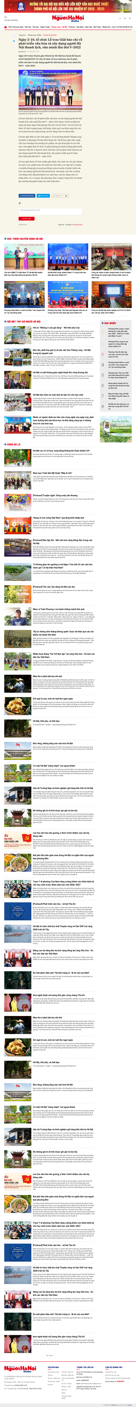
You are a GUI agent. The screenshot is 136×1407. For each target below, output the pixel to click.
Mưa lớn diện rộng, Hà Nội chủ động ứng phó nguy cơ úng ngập (118, 396)
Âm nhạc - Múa (66, 1386)
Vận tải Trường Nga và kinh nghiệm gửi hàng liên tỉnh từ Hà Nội (63, 788)
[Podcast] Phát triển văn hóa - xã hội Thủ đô (54, 904)
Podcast (71, 27)
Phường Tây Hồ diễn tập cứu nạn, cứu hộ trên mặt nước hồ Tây (118, 354)
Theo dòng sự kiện (15, 27)
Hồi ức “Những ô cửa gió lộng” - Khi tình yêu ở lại (56, 327)
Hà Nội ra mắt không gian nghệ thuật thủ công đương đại (60, 372)
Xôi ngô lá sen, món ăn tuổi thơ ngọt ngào (53, 698)
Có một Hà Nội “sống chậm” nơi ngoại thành (54, 766)
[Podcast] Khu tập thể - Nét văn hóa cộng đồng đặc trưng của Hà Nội (62, 542)
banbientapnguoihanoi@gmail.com (90, 1383)
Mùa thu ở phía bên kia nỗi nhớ (47, 676)
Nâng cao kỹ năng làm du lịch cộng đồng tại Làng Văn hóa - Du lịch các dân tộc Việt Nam (63, 952)
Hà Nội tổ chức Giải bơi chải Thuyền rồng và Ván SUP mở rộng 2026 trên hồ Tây (62, 928)
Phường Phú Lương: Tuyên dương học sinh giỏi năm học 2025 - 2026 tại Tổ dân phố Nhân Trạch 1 (118, 332)
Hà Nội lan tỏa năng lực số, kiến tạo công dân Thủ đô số (118, 406)
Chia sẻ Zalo (44, 196)
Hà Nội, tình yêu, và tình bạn (46, 721)
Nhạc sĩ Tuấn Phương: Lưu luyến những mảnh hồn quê (58, 609)
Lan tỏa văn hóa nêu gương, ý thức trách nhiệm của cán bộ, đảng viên (61, 834)
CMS (114, 1405)
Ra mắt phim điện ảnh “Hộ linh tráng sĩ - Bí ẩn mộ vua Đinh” (61, 973)
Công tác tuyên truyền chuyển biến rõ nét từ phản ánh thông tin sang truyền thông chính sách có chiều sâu (110, 275)
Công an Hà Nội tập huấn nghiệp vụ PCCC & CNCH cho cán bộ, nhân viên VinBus (111, 311)
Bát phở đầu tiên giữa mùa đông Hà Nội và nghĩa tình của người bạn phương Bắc (63, 857)
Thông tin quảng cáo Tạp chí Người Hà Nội (117, 1378)
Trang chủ (22, 35)
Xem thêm (49, 1355)
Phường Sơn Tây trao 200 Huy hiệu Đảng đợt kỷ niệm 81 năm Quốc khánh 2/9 (118, 375)
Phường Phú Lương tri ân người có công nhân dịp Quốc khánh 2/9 (118, 344)
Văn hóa (28, 27)
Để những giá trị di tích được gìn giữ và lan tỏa (55, 810)
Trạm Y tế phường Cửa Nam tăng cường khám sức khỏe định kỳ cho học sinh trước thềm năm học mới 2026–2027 (63, 883)
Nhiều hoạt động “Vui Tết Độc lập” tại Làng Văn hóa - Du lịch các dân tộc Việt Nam (64, 655)
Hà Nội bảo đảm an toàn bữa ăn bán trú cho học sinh (58, 395)
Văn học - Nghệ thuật (41, 27)
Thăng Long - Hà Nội (59, 27)
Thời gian (68, 225)
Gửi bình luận (26, 218)
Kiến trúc (64, 1390)
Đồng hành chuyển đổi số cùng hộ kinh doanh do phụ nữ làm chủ (118, 385)
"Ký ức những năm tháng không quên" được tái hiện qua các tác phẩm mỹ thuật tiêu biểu (63, 633)
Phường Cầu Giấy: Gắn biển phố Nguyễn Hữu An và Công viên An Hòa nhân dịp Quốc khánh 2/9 (67, 311)
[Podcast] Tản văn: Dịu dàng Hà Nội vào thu (54, 587)
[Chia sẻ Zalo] (14, 41)
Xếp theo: (61, 225)
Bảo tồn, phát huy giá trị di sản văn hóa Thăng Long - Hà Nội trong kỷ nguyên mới (62, 352)
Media (63, 1393)
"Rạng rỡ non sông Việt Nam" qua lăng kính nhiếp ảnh (58, 518)
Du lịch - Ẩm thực (67, 1383)
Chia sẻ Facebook (28, 196)
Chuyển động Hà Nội (50, 35)
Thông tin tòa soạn (111, 1372)
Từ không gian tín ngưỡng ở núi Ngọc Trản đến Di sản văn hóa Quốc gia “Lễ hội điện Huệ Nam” (62, 566)
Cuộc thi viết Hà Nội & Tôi (122, 27)
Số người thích (77, 225)
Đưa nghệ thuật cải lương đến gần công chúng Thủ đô (59, 995)
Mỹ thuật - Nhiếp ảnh (102, 27)
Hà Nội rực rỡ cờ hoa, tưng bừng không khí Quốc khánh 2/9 (61, 450)
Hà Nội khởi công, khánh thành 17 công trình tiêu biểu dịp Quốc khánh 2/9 (67, 274)
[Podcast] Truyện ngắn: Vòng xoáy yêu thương (55, 495)
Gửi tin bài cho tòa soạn (112, 1375)
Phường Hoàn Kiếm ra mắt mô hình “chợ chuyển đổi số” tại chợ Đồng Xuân (24, 311)
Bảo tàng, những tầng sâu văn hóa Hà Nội (53, 743)
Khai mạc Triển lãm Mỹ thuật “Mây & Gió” (52, 473)
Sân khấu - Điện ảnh (84, 27)
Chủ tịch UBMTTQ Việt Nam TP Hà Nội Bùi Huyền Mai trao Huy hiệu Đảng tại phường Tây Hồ (23, 274)
